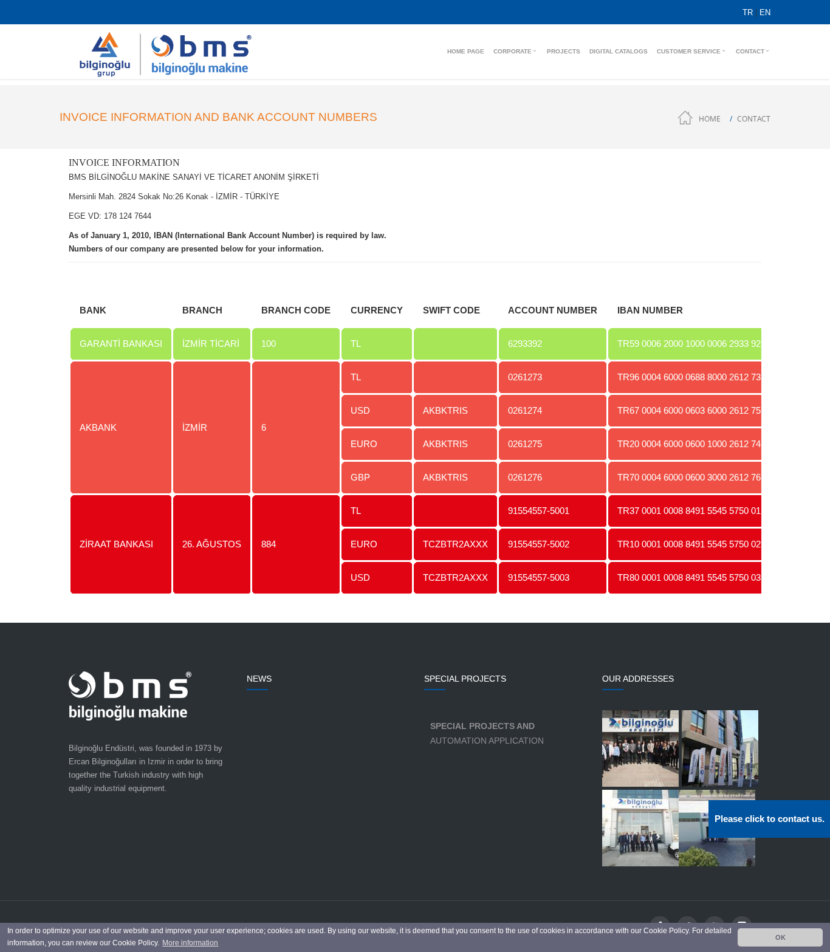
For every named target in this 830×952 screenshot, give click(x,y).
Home (710, 119)
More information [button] (190, 943)
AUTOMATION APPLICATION (487, 733)
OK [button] (780, 937)
